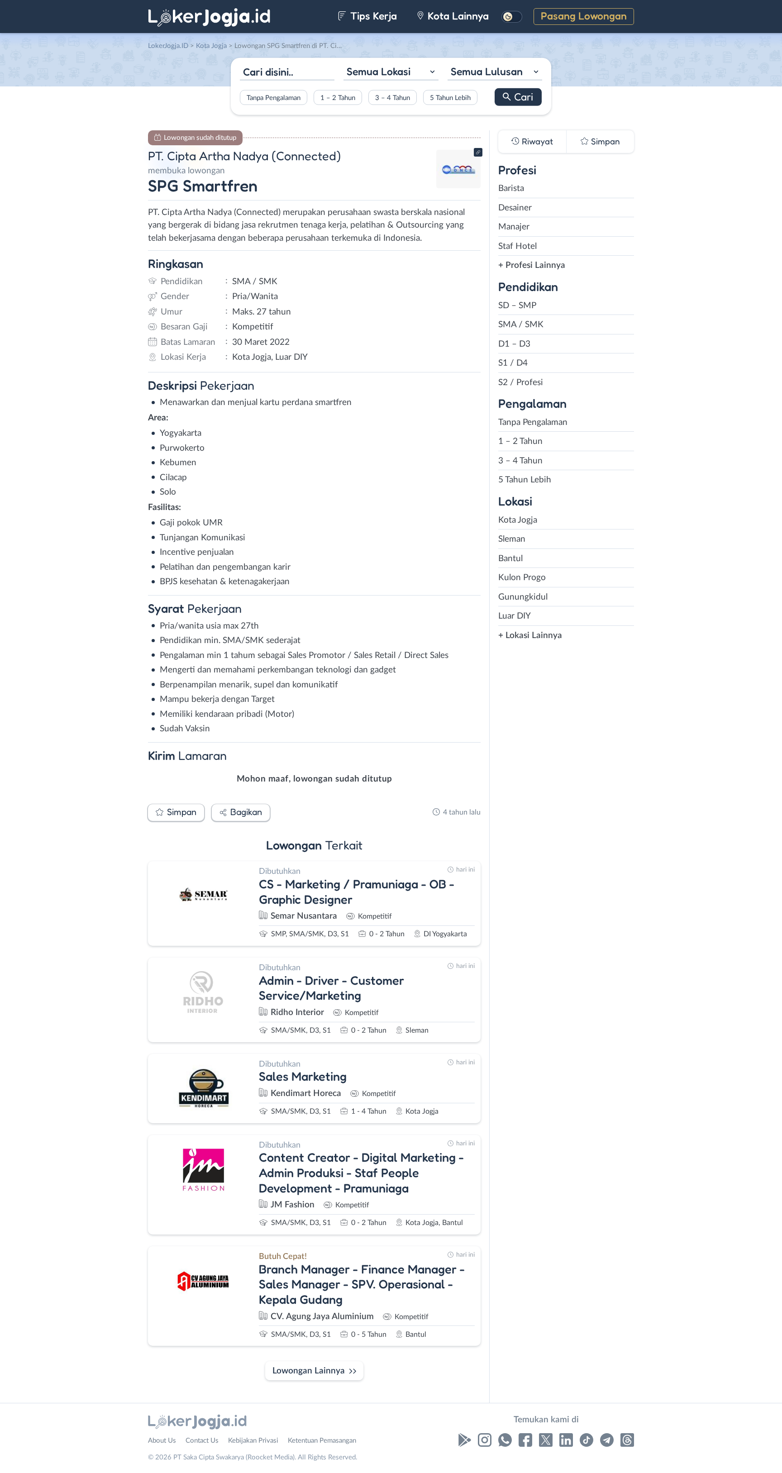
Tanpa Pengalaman (273, 97)
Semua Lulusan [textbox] (487, 71)
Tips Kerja (372, 16)
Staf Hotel (517, 246)
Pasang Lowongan (584, 16)
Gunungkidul (523, 597)
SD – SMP (517, 305)
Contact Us (202, 1440)
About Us (162, 1440)
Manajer (513, 227)
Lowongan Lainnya (308, 1371)
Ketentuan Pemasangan (322, 1440)
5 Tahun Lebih (450, 97)
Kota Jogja (517, 520)
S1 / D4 (513, 363)
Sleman (511, 539)
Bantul (510, 558)
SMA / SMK (521, 324)
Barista (511, 188)
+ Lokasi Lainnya (530, 635)
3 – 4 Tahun (392, 97)
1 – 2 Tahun (337, 97)
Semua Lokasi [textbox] (378, 71)
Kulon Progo (522, 577)
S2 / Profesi (520, 382)
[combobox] (390, 73)
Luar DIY (514, 616)
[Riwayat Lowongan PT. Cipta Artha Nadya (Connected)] (458, 185)
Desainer (515, 208)
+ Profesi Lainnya (531, 265)
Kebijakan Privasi (253, 1440)
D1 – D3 (514, 344)
